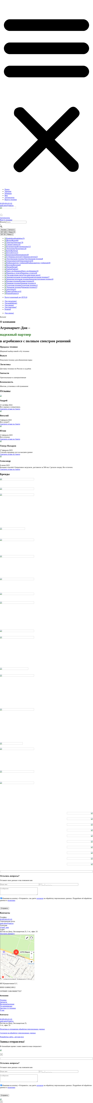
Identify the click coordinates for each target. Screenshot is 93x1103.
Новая (12, 232)
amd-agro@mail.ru (6, 205)
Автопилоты (9, 197)
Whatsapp (8, 193)
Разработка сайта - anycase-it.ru (12, 1037)
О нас (2, 1010)
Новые (10, 234)
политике (11, 900)
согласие (40, 898)
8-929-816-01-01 (6, 203)
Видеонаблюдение (7, 1004)
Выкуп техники (11, 200)
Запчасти (11, 230)
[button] (46, 93)
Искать (2, 222)
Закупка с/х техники (8, 1008)
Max (6, 195)
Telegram (8, 191)
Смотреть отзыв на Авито (10, 409)
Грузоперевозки (6, 1006)
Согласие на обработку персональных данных (18, 1033)
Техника (3, 230)
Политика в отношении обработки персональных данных (22, 1029)
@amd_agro (4, 927)
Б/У (4, 232)
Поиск (7, 189)
